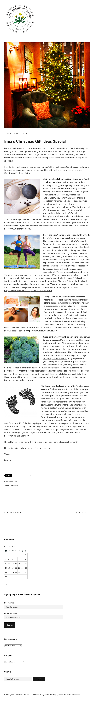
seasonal (14, 485)
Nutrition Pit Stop (61, 343)
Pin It (30, 475)
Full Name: (9, 603)
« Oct (6, 585)
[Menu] (87, 6)
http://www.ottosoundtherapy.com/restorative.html (28, 290)
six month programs (56, 346)
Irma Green (19, 19)
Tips (15, 482)
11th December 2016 (15, 133)
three (86, 343)
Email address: (11, 613)
